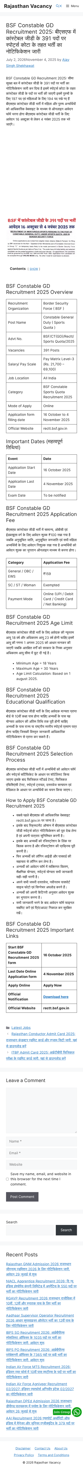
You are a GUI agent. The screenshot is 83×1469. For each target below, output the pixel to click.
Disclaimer (23, 1448)
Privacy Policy (24, 1455)
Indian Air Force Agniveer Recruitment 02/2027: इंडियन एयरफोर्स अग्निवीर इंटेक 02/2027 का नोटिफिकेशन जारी (40, 1389)
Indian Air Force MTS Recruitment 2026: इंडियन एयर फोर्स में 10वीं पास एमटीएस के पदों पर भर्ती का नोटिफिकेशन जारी (41, 1372)
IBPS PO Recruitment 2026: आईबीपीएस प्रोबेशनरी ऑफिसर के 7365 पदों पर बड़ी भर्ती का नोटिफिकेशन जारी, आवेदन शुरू (36, 1355)
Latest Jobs (21, 1028)
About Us (60, 1448)
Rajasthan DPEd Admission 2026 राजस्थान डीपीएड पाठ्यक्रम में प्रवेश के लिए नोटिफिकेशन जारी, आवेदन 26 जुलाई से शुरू (39, 1406)
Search (11, 1222)
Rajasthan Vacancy (28, 6)
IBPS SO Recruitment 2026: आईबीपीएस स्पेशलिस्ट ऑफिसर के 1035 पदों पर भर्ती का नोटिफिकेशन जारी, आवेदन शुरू (35, 1338)
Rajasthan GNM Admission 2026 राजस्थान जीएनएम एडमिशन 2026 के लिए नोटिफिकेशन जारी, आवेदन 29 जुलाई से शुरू (38, 1269)
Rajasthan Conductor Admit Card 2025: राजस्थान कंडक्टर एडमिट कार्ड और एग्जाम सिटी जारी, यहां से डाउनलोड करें (41, 1040)
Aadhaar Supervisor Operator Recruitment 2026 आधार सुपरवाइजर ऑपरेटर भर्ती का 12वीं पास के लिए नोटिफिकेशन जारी (40, 1320)
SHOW (34, 268)
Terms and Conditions (53, 1455)
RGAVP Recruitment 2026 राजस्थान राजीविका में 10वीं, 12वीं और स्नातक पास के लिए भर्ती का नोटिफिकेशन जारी (40, 1303)
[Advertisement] (41, 173)
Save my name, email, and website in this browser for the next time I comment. (40, 1179)
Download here (55, 997)
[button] (59, 6)
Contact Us (42, 1448)
